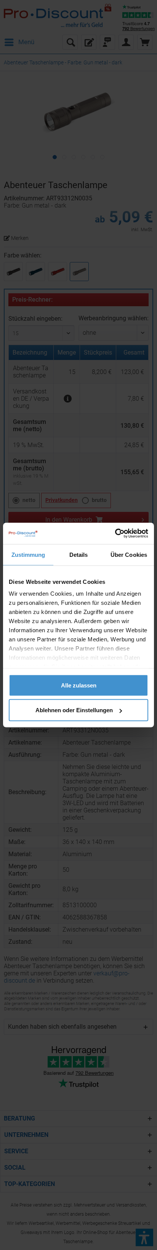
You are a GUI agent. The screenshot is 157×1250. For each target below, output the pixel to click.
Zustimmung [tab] (28, 554)
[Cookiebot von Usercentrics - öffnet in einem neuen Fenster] (115, 534)
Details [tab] (78, 554)
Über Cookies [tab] (129, 554)
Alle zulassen (78, 685)
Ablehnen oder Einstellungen (74, 710)
